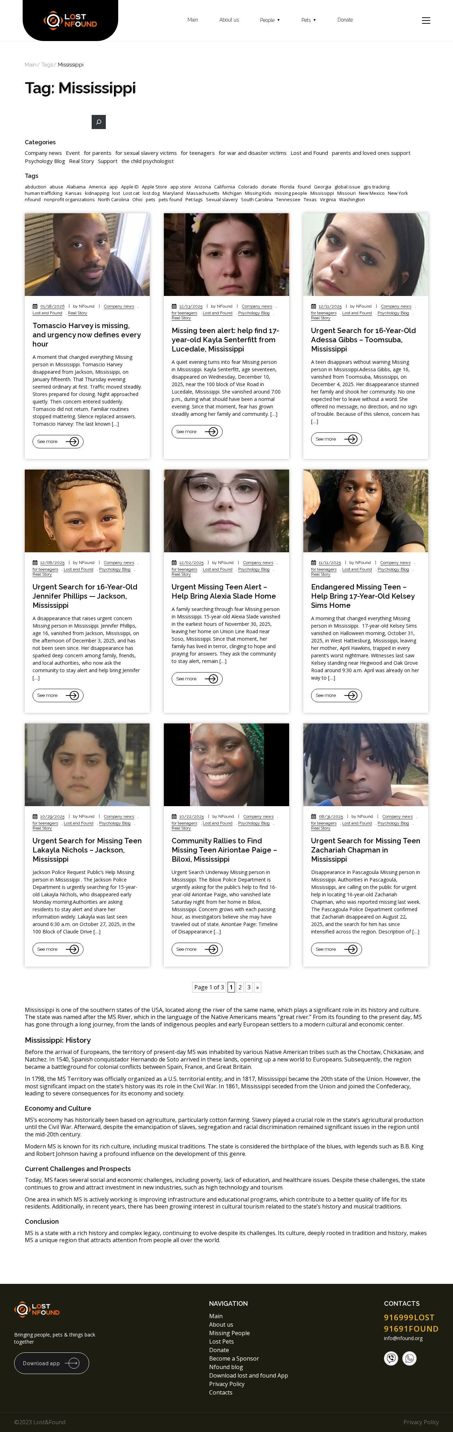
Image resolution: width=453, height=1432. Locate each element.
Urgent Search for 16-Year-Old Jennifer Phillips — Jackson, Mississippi (85, 596)
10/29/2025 (52, 816)
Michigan (232, 193)
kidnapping (97, 193)
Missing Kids (258, 193)
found (304, 187)
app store (180, 187)
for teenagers (198, 152)
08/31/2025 (331, 816)
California (224, 187)
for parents (97, 152)
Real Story (81, 160)
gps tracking (376, 187)
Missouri (346, 193)
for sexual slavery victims (146, 152)
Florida (287, 187)
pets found (170, 200)
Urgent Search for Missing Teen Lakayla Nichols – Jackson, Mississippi (87, 850)
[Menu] (426, 20)
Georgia (322, 187)
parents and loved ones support (371, 152)
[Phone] (391, 1358)
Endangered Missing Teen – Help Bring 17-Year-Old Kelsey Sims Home (362, 596)
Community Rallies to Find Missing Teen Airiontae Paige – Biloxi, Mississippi (224, 850)
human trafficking (43, 193)
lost (116, 193)
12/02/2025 (191, 562)
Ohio (137, 200)
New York (398, 193)
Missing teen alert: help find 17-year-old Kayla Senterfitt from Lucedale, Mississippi (225, 339)
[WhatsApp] (409, 1358)
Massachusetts (203, 193)
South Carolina (257, 200)
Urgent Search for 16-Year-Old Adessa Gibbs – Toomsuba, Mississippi (363, 339)
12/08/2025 (52, 562)
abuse (56, 187)
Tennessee (288, 200)
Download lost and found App (248, 1375)
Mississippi (322, 193)
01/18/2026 (52, 306)
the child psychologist (147, 160)
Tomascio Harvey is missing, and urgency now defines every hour (87, 334)
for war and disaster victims (253, 152)
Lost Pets (221, 1341)
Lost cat (131, 193)
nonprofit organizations (69, 200)
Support (107, 160)
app (113, 187)
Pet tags (194, 200)
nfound (33, 200)
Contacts (221, 1392)
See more (47, 441)
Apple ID (130, 187)
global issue (347, 187)
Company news (43, 152)
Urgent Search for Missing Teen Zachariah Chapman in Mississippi (365, 850)
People (270, 20)
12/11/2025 (330, 306)
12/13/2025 (190, 306)
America (97, 187)
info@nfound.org (403, 1338)
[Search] (99, 122)
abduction (35, 187)
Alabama (76, 187)
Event (73, 152)
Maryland (173, 193)
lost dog (151, 193)
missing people (291, 193)
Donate (345, 20)
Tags (47, 65)
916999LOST (409, 1317)
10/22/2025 (191, 816)
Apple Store (154, 187)
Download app (41, 1363)
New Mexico (372, 193)
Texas (310, 200)
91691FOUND (411, 1328)
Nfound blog (226, 1367)
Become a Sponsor (234, 1358)
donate (269, 187)
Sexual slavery (222, 200)
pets (150, 200)
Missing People (229, 1333)
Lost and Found (309, 152)
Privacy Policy (227, 1384)
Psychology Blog (45, 160)
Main (193, 20)
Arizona (202, 187)
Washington (352, 200)
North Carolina (113, 200)
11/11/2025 (330, 562)
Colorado (248, 187)
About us (229, 20)
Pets (309, 20)
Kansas (73, 193)
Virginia (328, 200)
